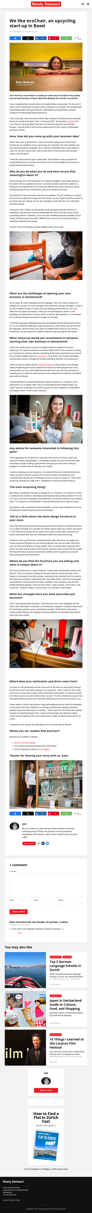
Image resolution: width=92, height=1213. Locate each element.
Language (67, 957)
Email (36, 900)
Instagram (45, 749)
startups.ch (42, 356)
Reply (19, 933)
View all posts (29, 843)
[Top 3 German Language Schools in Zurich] (25, 970)
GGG (75, 309)
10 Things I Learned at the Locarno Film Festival (67, 1043)
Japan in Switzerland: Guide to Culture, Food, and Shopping (66, 1004)
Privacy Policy (15, 1200)
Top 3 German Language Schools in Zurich (65, 966)
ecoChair (70, 121)
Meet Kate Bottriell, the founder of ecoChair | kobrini (39, 922)
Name (12, 900)
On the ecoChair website (24, 743)
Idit (11, 31)
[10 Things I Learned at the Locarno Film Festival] (25, 1047)
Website (60, 900)
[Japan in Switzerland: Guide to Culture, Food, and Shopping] (25, 1009)
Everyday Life (55, 957)
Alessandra (53, 1062)
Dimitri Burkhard (55, 984)
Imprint (5, 1200)
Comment (13, 871)
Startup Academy (45, 365)
